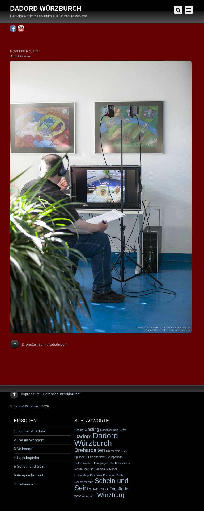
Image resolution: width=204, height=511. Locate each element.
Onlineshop (81, 475)
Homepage (100, 463)
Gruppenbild (114, 457)
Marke (78, 469)
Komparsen (122, 463)
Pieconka (96, 475)
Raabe (120, 475)
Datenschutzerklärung (61, 394)
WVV (77, 496)
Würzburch (89, 496)
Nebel (113, 469)
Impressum (30, 394)
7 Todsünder (24, 484)
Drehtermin (113, 450)
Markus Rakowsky (96, 469)
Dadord (83, 436)
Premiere (109, 475)
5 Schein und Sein (29, 466)
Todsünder (120, 488)
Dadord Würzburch (27, 406)
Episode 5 (80, 457)
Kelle (111, 463)
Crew (123, 429)
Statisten (94, 489)
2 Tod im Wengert (29, 440)
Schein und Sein (101, 484)
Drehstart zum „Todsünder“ (40, 344)
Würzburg (110, 495)
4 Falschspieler (26, 457)
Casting (91, 429)
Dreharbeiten (89, 450)
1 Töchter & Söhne (29, 431)
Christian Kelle (109, 429)
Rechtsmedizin (84, 482)
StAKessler (22, 56)
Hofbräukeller (83, 463)
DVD (124, 450)
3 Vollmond (23, 449)
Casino (78, 429)
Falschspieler (96, 457)
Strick (105, 489)
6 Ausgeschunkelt (28, 475)
